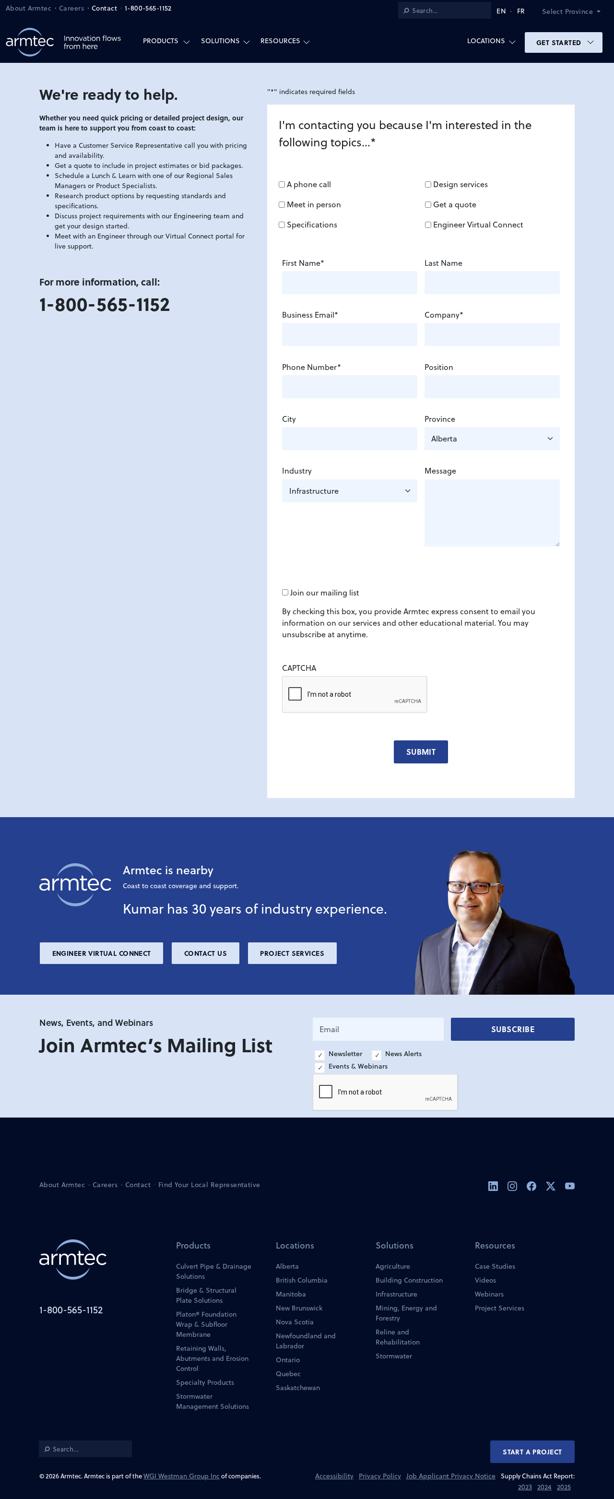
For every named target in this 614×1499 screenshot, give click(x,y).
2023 (525, 1487)
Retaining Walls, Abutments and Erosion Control (212, 1358)
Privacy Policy (380, 1476)
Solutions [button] (220, 41)
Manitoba (291, 1294)
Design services (460, 184)
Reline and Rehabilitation (398, 1337)
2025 (564, 1487)
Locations (295, 1245)
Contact (104, 8)
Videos (485, 1280)
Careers (71, 8)
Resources (495, 1245)
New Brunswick (299, 1308)
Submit (421, 751)
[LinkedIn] (494, 1185)
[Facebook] (532, 1185)
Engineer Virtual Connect (478, 224)
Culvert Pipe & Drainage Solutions (213, 1271)
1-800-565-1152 (148, 8)
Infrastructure (396, 1294)
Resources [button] (280, 41)
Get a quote (454, 204)
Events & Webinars (358, 1066)
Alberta (287, 1266)
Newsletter (345, 1054)
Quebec (288, 1374)
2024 (544, 1487)
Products (193, 1245)
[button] (575, 11)
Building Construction (409, 1280)
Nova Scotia (295, 1322)
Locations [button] (486, 41)
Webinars (489, 1294)
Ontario (288, 1360)
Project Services (292, 953)
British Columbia (302, 1280)
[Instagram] (513, 1185)
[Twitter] (551, 1185)
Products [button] (160, 41)
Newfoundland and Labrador (306, 1341)
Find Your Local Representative (209, 1185)
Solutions (394, 1245)
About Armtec (28, 8)
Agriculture (393, 1266)
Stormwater (394, 1356)
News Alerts (403, 1054)
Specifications (312, 224)
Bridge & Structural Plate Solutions (206, 1295)
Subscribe (512, 1029)
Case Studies (495, 1266)
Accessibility (334, 1476)
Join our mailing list (324, 592)
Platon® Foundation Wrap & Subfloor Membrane (206, 1324)
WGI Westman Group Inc (181, 1476)
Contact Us (205, 953)
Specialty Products (205, 1382)
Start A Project (532, 1451)
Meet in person (314, 204)
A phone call (309, 184)
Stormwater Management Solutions (212, 1401)
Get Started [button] (559, 42)
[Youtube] (570, 1185)
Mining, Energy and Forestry (406, 1313)
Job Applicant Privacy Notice (451, 1476)
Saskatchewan (298, 1387)
